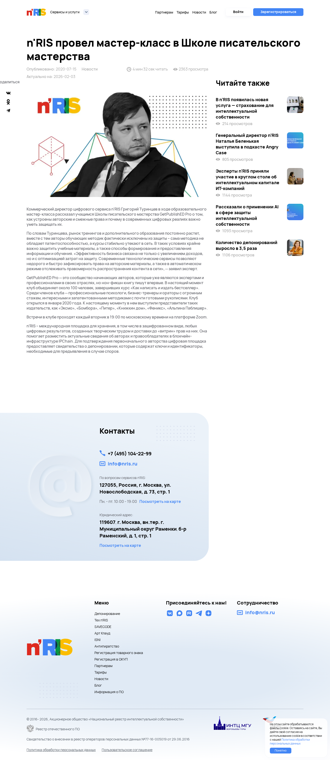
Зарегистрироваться (278, 11)
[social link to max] (179, 613)
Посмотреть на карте (160, 501)
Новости (199, 12)
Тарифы (183, 12)
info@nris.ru (122, 463)
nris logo (36, 12)
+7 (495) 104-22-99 (129, 453)
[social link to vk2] (170, 613)
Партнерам (164, 12)
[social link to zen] (208, 613)
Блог (213, 12)
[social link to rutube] (189, 613)
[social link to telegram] (199, 613)
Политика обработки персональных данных (61, 749)
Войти (238, 11)
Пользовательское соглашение (127, 749)
